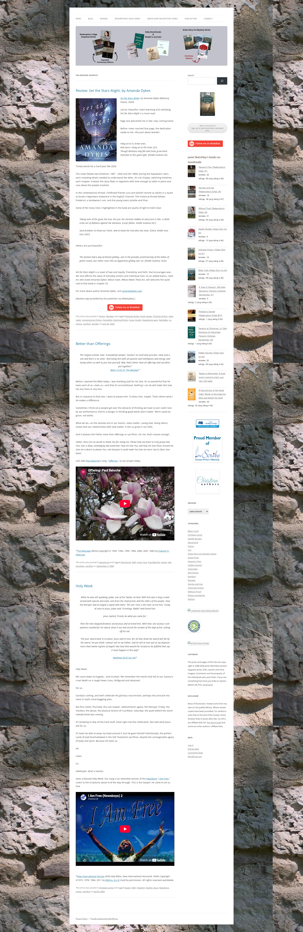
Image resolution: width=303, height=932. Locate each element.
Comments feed (195, 752)
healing (149, 887)
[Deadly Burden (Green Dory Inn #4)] (193, 233)
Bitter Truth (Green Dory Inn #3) (212, 270)
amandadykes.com (132, 291)
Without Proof (194, 591)
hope (131, 320)
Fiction (102, 316)
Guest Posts (193, 557)
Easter (128, 887)
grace (139, 562)
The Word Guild (214, 722)
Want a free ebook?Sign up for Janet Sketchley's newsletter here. (207, 128)
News (78, 18)
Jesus (156, 887)
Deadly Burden (195, 538)
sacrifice (87, 323)
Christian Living (106, 887)
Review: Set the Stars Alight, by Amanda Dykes (113, 90)
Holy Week (84, 585)
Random (192, 576)
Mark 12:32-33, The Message (124, 370)
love (145, 562)
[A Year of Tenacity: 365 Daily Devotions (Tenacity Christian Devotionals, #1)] (193, 291)
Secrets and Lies (195, 584)
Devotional (104, 562)
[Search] (222, 81)
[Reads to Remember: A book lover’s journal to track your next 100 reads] (193, 377)
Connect (208, 18)
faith (134, 562)
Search (191, 75)
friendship (107, 320)
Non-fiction (191, 18)
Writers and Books (196, 595)
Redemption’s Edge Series (127, 18)
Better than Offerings (93, 343)
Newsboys (151, 778)
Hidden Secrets (195, 565)
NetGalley (163, 320)
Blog (90, 18)
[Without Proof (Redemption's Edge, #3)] (193, 212)
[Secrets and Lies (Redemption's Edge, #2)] (193, 192)
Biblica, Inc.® (112, 880)
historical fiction (120, 320)
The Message (84, 550)
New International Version (91, 876)
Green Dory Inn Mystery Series (162, 18)
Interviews (193, 569)
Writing (191, 599)
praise (164, 562)
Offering (113, 460)
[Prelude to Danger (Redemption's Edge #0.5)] (193, 316)
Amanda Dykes (132, 316)
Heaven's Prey (194, 561)
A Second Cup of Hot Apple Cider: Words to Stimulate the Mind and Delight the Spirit (212, 394)
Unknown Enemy (196, 587)
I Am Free (164, 778)
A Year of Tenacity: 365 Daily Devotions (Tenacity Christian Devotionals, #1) (212, 291)
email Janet (208, 684)
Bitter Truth (193, 531)
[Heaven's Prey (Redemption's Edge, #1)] (193, 171)
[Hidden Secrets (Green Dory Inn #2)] (193, 357)
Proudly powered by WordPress (104, 918)
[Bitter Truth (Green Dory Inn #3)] (193, 274)
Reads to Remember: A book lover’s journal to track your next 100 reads (212, 377)
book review (146, 316)
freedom (141, 887)
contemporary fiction (92, 320)
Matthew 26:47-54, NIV (124, 657)
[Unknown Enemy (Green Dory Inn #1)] (193, 254)
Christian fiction (160, 316)
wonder (95, 323)
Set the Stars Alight (129, 98)
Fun (189, 550)
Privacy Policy (82, 918)
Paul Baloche (93, 460)
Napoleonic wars (150, 320)
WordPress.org (195, 756)
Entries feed (193, 749)
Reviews (104, 18)
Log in (190, 745)
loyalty (138, 320)
